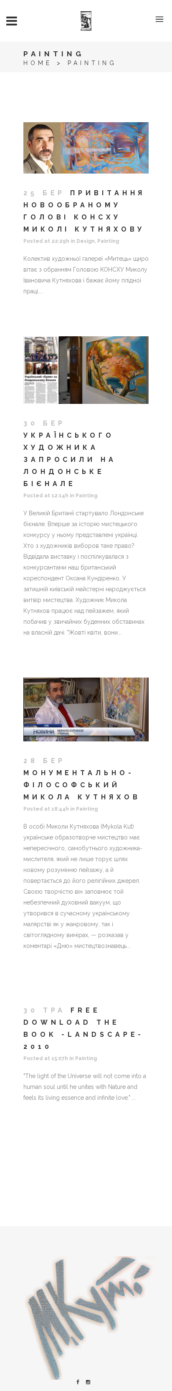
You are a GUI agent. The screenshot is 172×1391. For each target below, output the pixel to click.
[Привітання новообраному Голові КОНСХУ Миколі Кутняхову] (86, 148)
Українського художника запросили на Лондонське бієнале (69, 459)
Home (37, 63)
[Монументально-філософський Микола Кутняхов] (86, 709)
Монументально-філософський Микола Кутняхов (82, 785)
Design (85, 241)
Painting (108, 241)
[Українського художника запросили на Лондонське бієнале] (86, 370)
